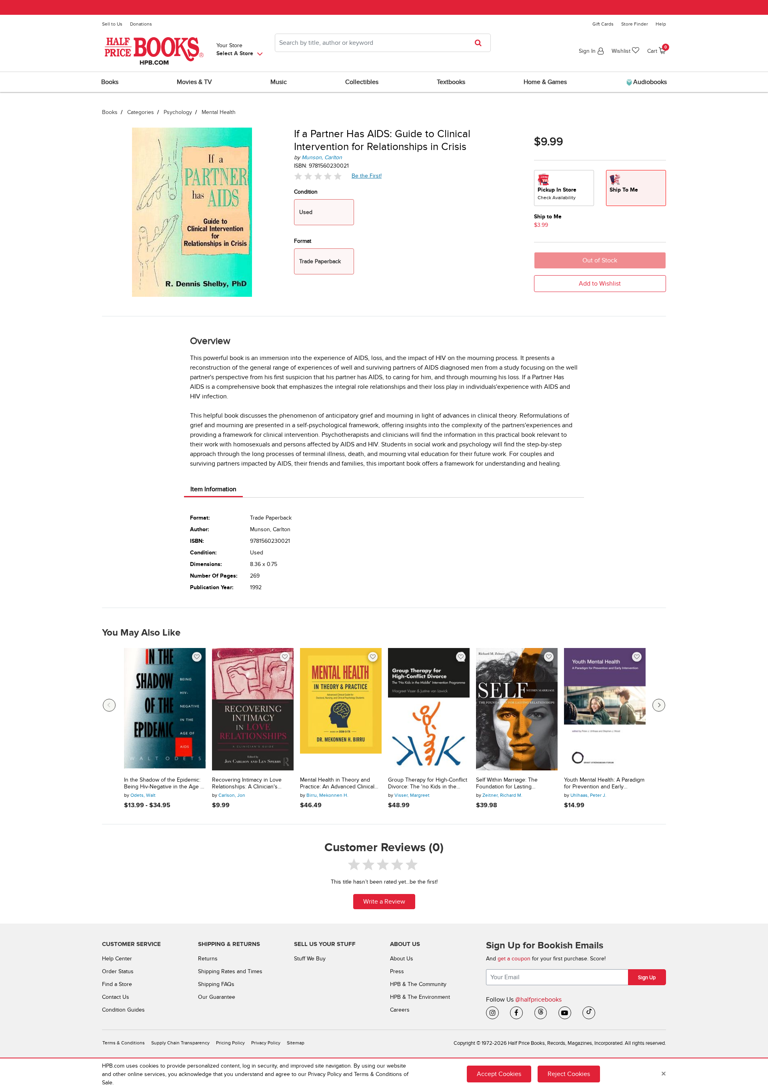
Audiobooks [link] (649, 82)
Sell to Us (112, 24)
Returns (208, 958)
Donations (141, 24)
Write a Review (384, 902)
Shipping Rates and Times (230, 971)
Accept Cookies (499, 1074)
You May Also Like (141, 632)
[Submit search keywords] (480, 42)
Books (110, 112)
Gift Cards (603, 24)
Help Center (117, 958)
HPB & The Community (418, 984)
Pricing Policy (230, 1043)
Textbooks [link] (451, 82)
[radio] (564, 188)
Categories (140, 112)
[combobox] (382, 43)
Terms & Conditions (123, 1043)
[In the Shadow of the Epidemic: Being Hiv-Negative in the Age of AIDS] (165, 709)
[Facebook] (516, 1012)
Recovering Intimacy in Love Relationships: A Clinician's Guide (247, 783)
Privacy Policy (265, 1043)
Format (302, 241)
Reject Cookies (569, 1074)
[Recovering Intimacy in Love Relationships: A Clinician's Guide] (253, 709)
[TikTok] (588, 1012)
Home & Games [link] (545, 82)
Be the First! (367, 175)
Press (397, 971)
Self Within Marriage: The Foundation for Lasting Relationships (507, 783)
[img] (318, 176)
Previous (109, 705)
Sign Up (647, 977)
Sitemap (295, 1043)
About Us (401, 958)
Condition (306, 191)
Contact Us (115, 997)
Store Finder (634, 24)
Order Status (118, 971)
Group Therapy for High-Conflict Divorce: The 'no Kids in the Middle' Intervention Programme (427, 783)
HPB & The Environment (420, 997)
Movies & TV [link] (194, 82)
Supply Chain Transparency (180, 1043)
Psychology (178, 112)
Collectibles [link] (361, 82)
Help (661, 24)
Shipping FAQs (216, 984)
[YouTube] (564, 1012)
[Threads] (540, 1012)
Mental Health (219, 112)
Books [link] (109, 82)
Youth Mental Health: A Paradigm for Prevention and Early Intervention (604, 783)
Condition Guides (123, 1009)
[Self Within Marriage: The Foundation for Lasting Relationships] (517, 709)
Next (658, 705)
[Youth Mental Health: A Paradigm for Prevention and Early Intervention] (605, 709)
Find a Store (117, 984)
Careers (400, 1009)
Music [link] (278, 82)
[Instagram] (492, 1012)
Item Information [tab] (213, 489)
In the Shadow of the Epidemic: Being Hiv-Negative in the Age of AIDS (164, 783)
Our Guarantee (216, 997)
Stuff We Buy (310, 958)
